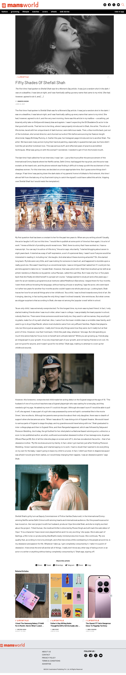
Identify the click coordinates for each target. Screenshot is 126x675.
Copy (89, 565)
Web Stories (64, 12)
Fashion (5, 12)
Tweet (48, 565)
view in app (119, 12)
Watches (35, 12)
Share (40, 565)
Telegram (70, 565)
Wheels (54, 12)
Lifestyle (25, 12)
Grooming (15, 12)
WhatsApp (59, 565)
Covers (45, 12)
